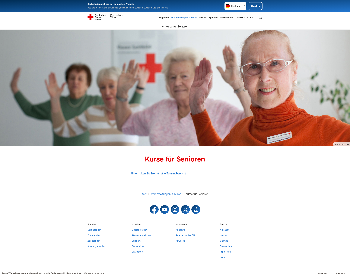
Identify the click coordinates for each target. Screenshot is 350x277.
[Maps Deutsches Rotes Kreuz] (195, 209)
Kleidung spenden (96, 246)
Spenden (213, 17)
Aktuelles (180, 240)
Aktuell (202, 17)
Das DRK (240, 17)
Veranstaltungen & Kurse (184, 17)
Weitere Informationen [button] (94, 273)
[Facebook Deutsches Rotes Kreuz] (154, 209)
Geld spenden (94, 229)
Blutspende (137, 251)
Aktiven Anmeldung (141, 235)
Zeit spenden (94, 240)
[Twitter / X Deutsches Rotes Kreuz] (185, 209)
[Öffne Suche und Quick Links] (260, 17)
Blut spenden (94, 235)
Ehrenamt (136, 240)
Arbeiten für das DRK (186, 235)
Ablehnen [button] (322, 273)
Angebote (163, 17)
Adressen (224, 229)
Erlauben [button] (340, 273)
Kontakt (251, 17)
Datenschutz (226, 246)
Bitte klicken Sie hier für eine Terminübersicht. (159, 173)
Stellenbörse (226, 17)
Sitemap (224, 240)
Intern (222, 257)
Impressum (225, 251)
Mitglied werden (139, 229)
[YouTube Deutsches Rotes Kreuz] (164, 209)
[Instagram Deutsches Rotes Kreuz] (175, 209)
